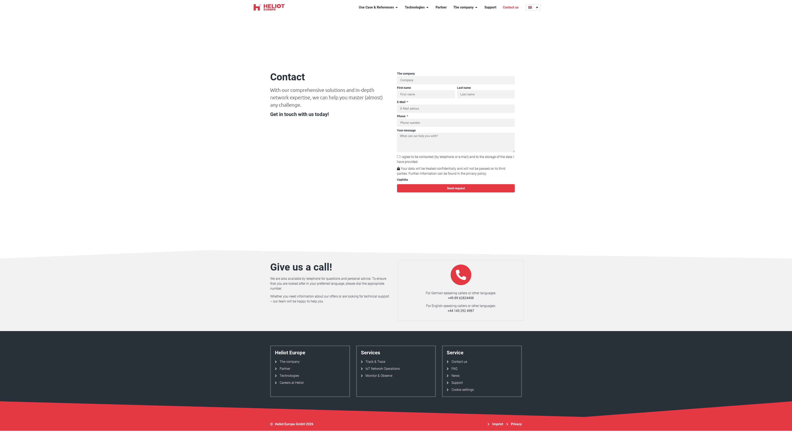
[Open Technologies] (427, 7)
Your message (406, 130)
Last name (464, 87)
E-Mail (401, 102)
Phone (401, 116)
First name (404, 87)
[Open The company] (476, 7)
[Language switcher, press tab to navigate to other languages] (533, 7)
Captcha (402, 179)
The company (406, 73)
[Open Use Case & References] (396, 7)
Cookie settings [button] (462, 390)
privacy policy (476, 174)
